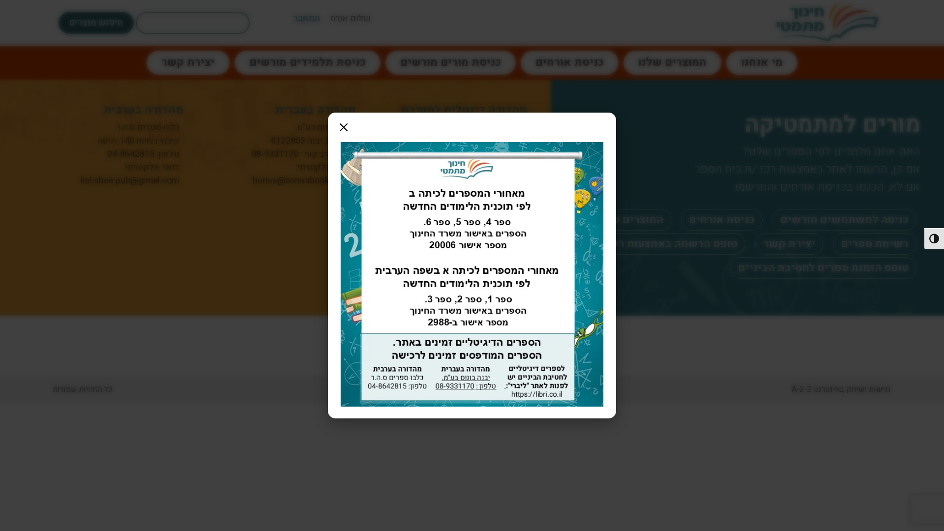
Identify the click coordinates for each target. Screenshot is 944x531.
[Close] (344, 127)
